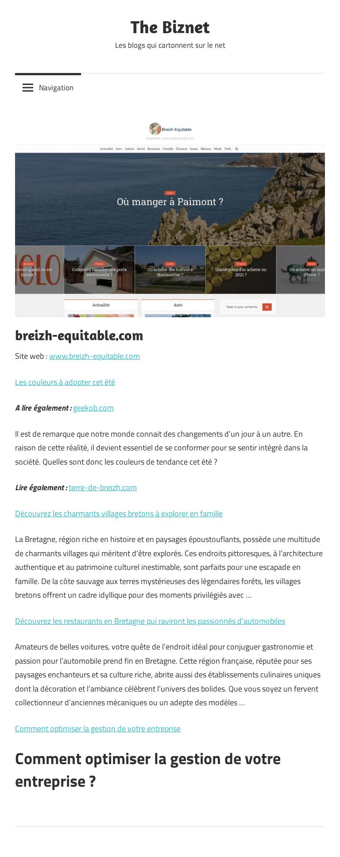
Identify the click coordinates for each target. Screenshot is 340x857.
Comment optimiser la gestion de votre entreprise (98, 728)
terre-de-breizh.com (103, 487)
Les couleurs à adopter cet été (65, 382)
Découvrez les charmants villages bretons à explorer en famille (119, 513)
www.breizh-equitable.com (94, 356)
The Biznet (170, 26)
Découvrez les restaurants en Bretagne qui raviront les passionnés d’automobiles (150, 621)
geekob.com (93, 408)
